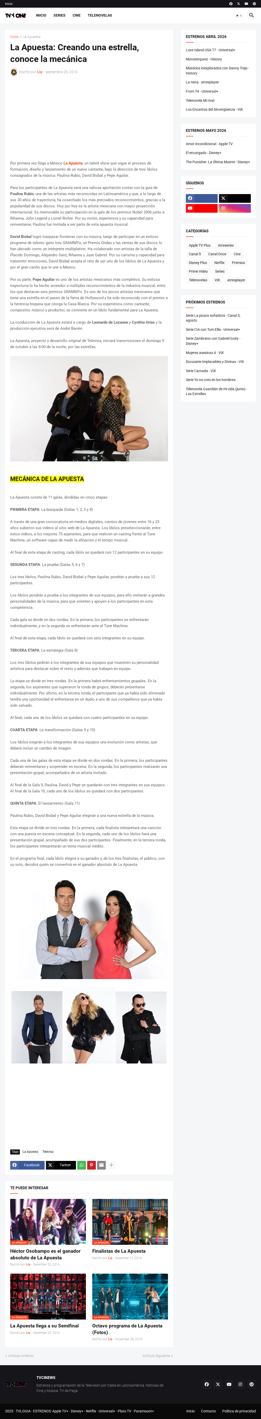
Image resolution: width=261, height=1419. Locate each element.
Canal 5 (195, 254)
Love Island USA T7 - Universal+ (210, 50)
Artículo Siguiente (156, 1356)
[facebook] (230, 4)
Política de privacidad (239, 1411)
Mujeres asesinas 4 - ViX (205, 353)
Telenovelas (100, 15)
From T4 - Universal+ (202, 91)
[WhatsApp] (81, 1165)
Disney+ (77, 1411)
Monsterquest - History (204, 59)
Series (60, 15)
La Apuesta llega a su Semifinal (44, 1326)
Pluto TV (124, 1411)
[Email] (101, 1165)
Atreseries (226, 245)
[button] (239, 15)
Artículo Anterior (21, 1356)
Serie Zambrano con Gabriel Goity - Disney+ (213, 341)
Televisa (48, 1152)
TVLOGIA (23, 1411)
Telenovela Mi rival (200, 100)
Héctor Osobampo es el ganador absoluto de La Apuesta (45, 1254)
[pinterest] (254, 4)
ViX (217, 280)
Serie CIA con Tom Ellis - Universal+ (213, 329)
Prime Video (198, 271)
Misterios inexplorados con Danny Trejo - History (217, 70)
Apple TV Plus (200, 245)
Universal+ (107, 1411)
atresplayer (236, 280)
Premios (238, 263)
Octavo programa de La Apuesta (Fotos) (127, 1329)
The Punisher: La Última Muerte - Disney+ (218, 162)
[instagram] (235, 208)
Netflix (219, 263)
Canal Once (217, 254)
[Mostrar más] (111, 1165)
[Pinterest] (91, 1165)
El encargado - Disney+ (203, 153)
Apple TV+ (60, 1411)
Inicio (8, 4)
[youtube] (246, 4)
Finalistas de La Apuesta (119, 1251)
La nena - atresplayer (202, 82)
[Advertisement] (89, 118)
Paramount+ (144, 1411)
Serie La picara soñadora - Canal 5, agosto (213, 318)
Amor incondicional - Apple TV (209, 144)
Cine (77, 15)
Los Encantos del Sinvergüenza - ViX (214, 109)
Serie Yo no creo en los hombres (211, 380)
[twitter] (238, 4)
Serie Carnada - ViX (201, 371)
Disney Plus (198, 263)
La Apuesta (32, 37)
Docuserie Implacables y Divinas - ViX (215, 362)
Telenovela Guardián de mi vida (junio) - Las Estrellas (216, 391)
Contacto (208, 1411)
